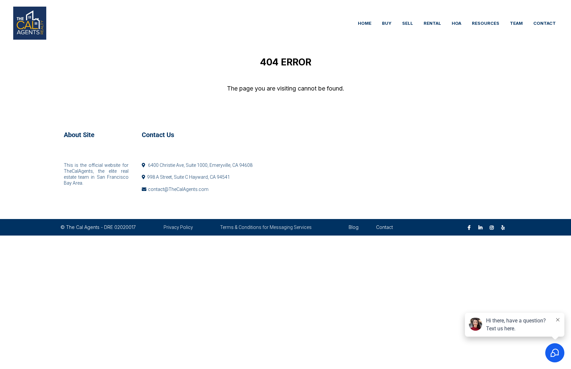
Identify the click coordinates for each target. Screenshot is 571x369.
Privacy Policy (178, 227)
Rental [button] (432, 23)
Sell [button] (407, 23)
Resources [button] (485, 23)
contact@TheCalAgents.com (178, 189)
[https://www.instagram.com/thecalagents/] (493, 227)
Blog (354, 227)
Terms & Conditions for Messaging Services (266, 227)
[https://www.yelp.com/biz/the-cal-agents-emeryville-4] (504, 227)
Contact (384, 227)
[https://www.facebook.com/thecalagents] (471, 227)
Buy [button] (387, 23)
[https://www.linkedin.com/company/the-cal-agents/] (482, 227)
